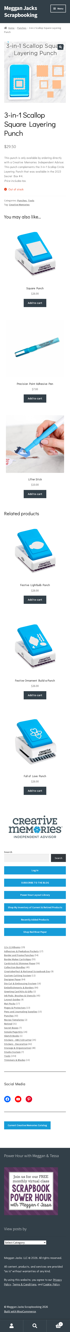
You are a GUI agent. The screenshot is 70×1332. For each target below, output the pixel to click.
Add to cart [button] (35, 303)
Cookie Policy (51, 1284)
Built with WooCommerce (20, 1311)
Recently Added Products (35, 919)
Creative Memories (19, 204)
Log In (35, 870)
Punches (21, 28)
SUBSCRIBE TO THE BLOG (35, 882)
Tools (31, 200)
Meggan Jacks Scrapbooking (20, 11)
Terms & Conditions (24, 1284)
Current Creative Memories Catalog (27, 1125)
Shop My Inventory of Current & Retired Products (35, 907)
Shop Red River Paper (35, 931)
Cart (54, 1322)
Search (8, 852)
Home (11, 28)
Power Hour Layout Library (35, 894)
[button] (60, 47)
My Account (11, 1326)
